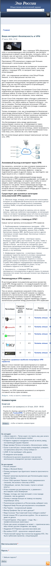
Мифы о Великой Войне (13, 469)
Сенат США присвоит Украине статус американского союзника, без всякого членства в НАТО (24, 481)
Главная (6, 30)
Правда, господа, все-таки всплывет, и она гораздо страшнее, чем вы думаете (23, 495)
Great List (6, 404)
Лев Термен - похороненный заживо (18, 508)
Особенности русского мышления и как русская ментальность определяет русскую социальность (23, 458)
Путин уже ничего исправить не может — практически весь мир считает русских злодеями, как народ (27, 525)
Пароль (5, 550)
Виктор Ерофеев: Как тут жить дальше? (19, 510)
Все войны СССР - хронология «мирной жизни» (22, 531)
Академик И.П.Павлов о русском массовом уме (22, 529)
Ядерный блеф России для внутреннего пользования (24, 505)
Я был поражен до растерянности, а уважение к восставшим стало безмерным (22, 491)
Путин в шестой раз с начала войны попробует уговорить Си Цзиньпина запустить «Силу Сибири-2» (26, 449)
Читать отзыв (40, 318)
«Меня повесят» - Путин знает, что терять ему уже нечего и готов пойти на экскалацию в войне (26, 437)
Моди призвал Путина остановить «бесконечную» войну (26, 445)
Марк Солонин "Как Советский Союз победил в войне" (25, 513)
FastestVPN (17, 413)
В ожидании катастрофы (13, 454)
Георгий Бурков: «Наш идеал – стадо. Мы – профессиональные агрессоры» (21, 521)
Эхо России (25, 3)
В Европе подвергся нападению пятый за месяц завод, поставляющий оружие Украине (25, 442)
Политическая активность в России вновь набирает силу (26, 503)
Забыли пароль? (10, 557)
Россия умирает (10, 466)
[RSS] (48, 563)
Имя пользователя (9, 544)
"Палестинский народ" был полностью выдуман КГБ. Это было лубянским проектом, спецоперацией (26, 535)
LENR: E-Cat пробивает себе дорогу (18, 452)
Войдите (5, 395)
